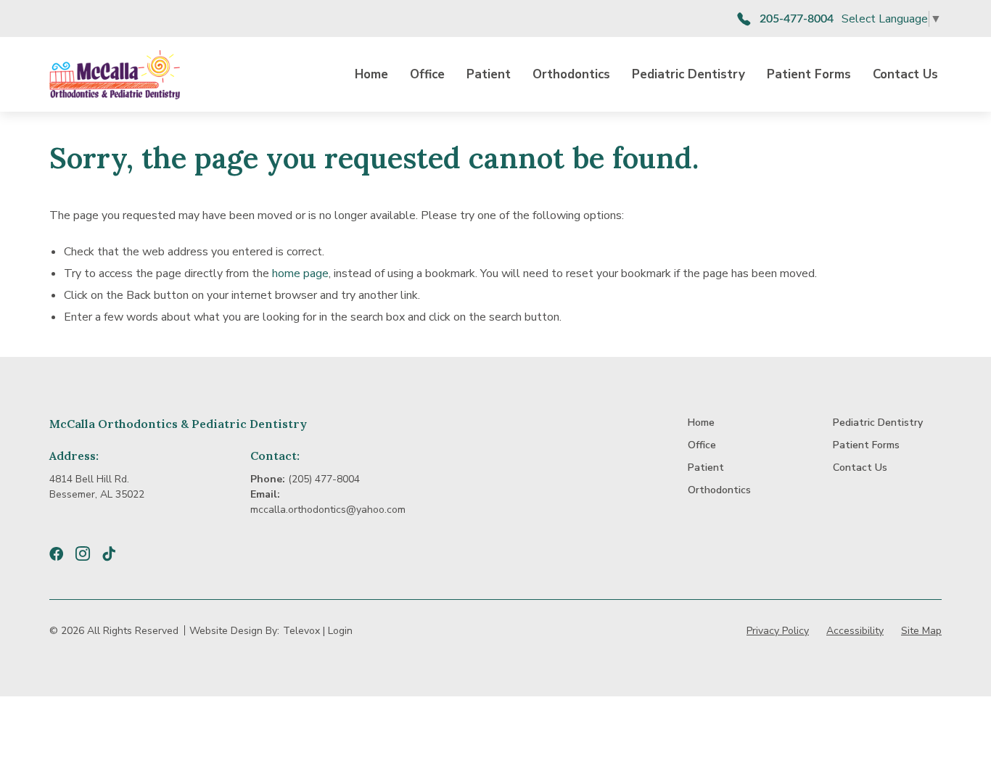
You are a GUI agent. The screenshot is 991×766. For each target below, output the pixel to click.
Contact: (275, 455)
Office (427, 74)
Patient (488, 74)
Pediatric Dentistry (688, 74)
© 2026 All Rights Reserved (113, 631)
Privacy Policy (778, 631)
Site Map (921, 631)
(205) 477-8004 (324, 479)
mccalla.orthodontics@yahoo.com (328, 509)
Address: (74, 455)
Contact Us (905, 74)
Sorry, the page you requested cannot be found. (374, 158)
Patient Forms (809, 74)
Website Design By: (234, 631)
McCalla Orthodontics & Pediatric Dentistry (178, 423)
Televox (301, 631)
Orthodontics (571, 74)
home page (300, 273)
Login (340, 631)
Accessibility (855, 631)
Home (371, 74)
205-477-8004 (797, 19)
